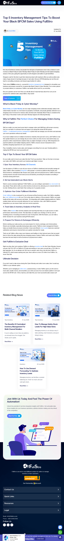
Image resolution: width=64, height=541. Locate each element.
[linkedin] (11, 524)
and (12, 108)
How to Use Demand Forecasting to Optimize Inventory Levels (29, 370)
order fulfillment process (12, 197)
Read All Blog (52, 295)
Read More (8, 341)
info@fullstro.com (12, 516)
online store (23, 269)
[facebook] (4, 524)
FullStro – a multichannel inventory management (16, 131)
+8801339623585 (13, 518)
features (14, 210)
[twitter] (8, 524)
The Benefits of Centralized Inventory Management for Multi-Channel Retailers (15, 326)
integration (24, 170)
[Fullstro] (10, 2)
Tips (6, 320)
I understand (40, 539)
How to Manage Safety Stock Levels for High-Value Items (46, 325)
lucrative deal (39, 246)
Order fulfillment (7, 195)
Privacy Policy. (29, 539)
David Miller (12, 31)
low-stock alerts (53, 184)
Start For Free (13, 416)
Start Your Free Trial (47, 2)
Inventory (10, 320)
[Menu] (59, 2)
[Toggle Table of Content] (17, 98)
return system (44, 228)
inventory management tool (36, 84)
